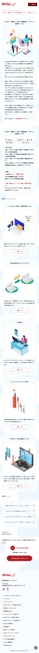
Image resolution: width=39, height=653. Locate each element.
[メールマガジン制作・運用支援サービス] (19, 225)
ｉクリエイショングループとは (11, 595)
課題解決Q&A (7, 611)
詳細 (18, 251)
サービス (6, 598)
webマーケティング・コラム (11, 633)
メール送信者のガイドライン (20, 118)
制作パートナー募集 (8, 630)
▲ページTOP (36, 648)
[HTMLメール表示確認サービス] (19, 458)
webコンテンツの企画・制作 (11, 617)
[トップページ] (9, 4)
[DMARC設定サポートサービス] (19, 282)
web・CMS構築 (8, 623)
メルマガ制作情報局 (8, 639)
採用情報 (6, 626)
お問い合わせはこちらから (18, 558)
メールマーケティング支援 (10, 614)
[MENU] (32, 4)
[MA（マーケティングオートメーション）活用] (19, 341)
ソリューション (7, 602)
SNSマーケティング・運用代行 (11, 620)
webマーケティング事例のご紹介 (12, 605)
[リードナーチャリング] (19, 401)
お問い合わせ (7, 645)
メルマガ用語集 (7, 642)
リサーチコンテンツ (8, 636)
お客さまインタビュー (9, 608)
